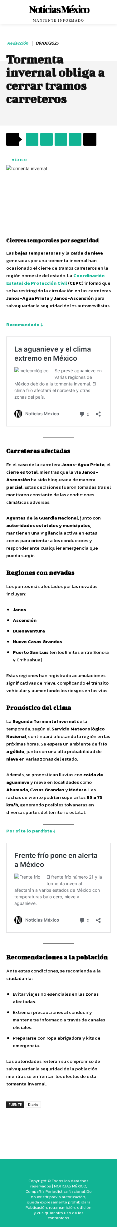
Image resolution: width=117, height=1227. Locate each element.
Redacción (17, 43)
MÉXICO (19, 159)
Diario (33, 1104)
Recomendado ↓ (24, 324)
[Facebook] (32, 139)
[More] (89, 139)
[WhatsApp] (61, 139)
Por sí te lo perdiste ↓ (31, 830)
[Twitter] (46, 139)
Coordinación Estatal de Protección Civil (55, 279)
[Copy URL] (75, 139)
